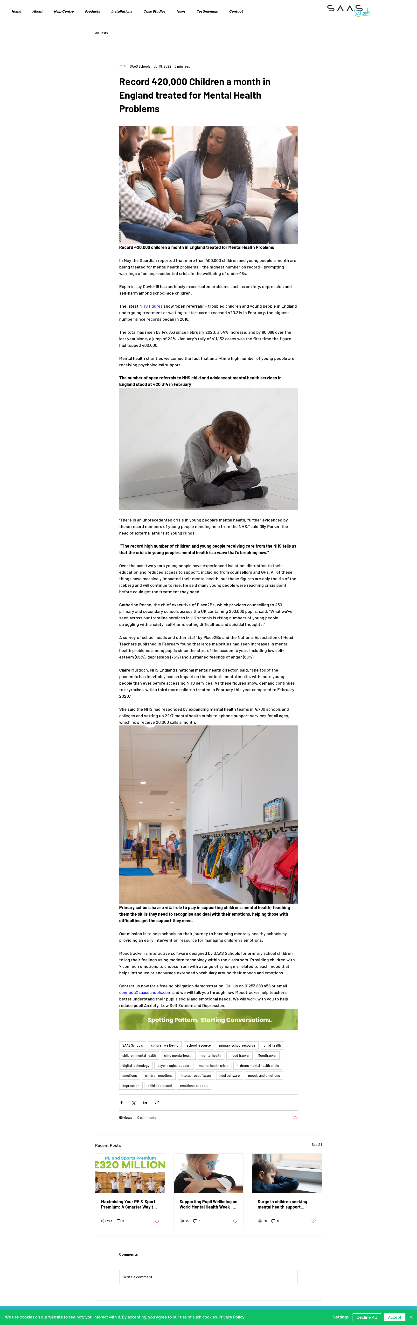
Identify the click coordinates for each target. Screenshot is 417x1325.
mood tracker (239, 1055)
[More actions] (295, 66)
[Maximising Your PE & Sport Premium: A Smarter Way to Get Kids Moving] (130, 1173)
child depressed (160, 1086)
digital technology (135, 1066)
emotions (129, 1075)
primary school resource (237, 1045)
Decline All (367, 1317)
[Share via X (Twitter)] (133, 1102)
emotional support (194, 1086)
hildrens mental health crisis (257, 1066)
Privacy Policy (231, 1317)
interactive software (196, 1075)
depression (130, 1086)
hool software (229, 1075)
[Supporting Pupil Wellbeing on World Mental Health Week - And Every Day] (208, 1173)
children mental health (139, 1055)
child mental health (178, 1055)
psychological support (174, 1066)
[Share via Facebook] (121, 1102)
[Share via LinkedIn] (145, 1102)
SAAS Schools (132, 1045)
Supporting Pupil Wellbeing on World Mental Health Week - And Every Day (208, 1204)
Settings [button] (341, 1317)
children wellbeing (165, 1045)
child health (272, 1045)
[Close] (411, 1317)
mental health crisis (213, 1066)
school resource (199, 1045)
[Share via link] (157, 1102)
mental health (211, 1055)
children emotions (159, 1075)
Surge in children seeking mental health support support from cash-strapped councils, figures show (285, 1204)
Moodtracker (267, 1055)
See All (317, 1145)
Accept (394, 1317)
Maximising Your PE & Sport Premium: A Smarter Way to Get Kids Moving (128, 1204)
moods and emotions (264, 1075)
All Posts (101, 33)
